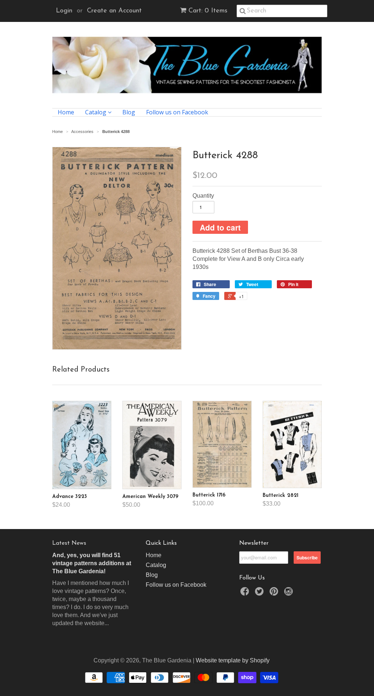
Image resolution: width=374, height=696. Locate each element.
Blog (128, 112)
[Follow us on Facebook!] (245, 593)
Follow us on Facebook (177, 112)
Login (64, 11)
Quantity (203, 196)
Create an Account (114, 11)
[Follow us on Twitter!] (260, 593)
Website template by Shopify (233, 660)
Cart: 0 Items (208, 11)
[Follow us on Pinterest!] (275, 593)
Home (66, 112)
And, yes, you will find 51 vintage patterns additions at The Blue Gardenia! (91, 563)
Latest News (69, 543)
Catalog (96, 112)
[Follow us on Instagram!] (289, 593)
